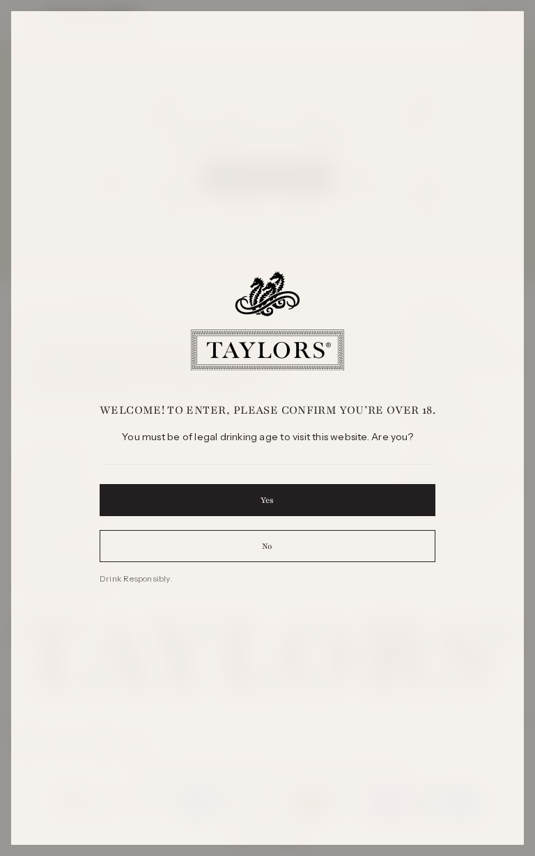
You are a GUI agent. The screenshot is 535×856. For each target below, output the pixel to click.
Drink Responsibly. (136, 578)
